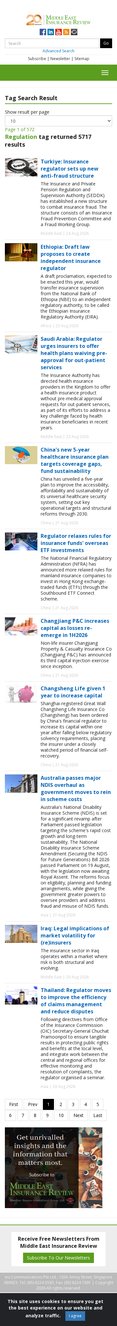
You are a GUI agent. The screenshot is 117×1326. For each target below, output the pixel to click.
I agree (75, 1316)
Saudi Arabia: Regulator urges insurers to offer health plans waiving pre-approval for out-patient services (74, 353)
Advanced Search (58, 51)
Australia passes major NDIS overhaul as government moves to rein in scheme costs (76, 788)
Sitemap (81, 58)
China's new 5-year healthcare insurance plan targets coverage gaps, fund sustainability (75, 460)
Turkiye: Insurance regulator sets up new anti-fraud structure (69, 168)
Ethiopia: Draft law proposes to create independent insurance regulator (71, 257)
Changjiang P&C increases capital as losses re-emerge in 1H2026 (75, 628)
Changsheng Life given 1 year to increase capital (73, 692)
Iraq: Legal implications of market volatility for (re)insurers (75, 935)
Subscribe (37, 58)
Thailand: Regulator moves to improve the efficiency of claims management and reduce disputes (76, 1001)
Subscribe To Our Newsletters (58, 1258)
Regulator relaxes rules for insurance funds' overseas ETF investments (76, 543)
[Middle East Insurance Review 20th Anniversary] (58, 19)
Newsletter (60, 58)
